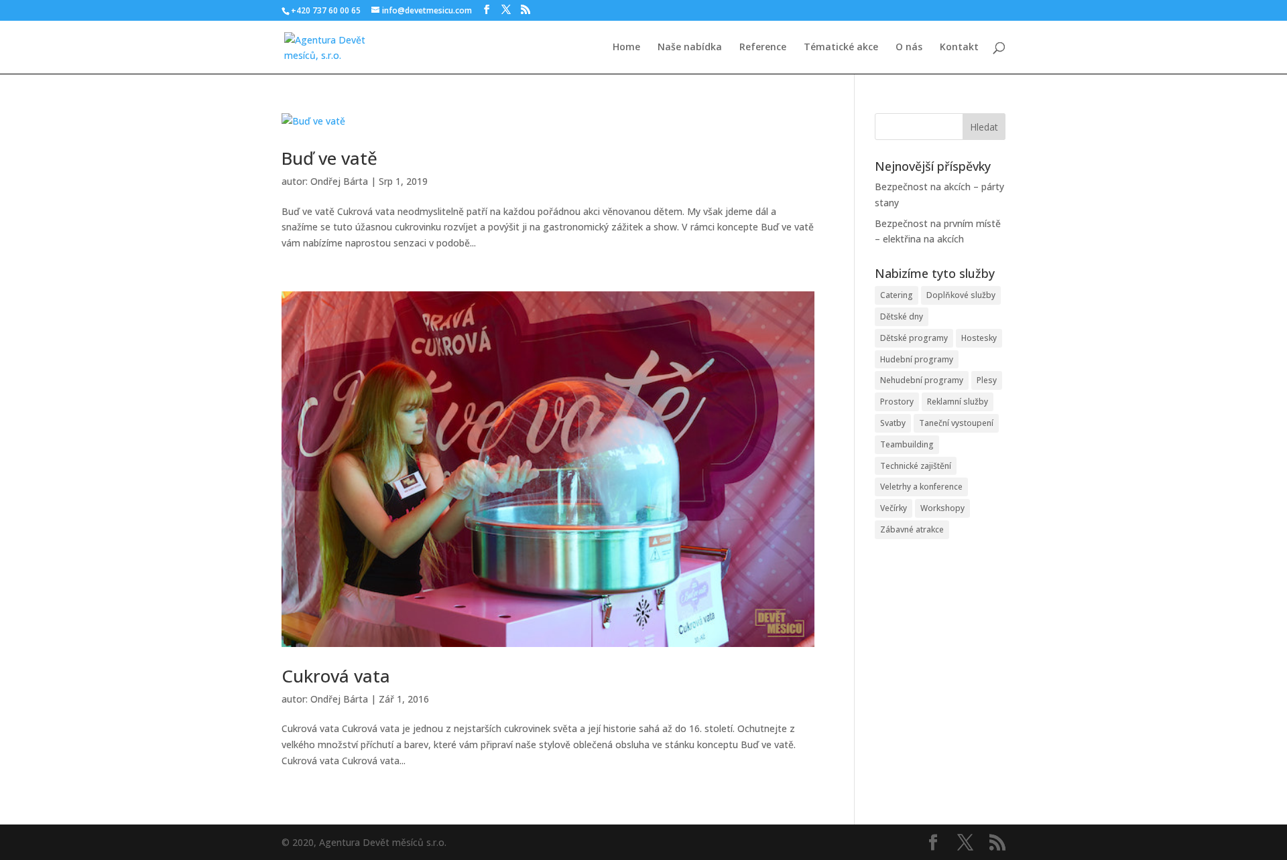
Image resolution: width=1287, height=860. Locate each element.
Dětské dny (901, 316)
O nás (909, 47)
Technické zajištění (915, 466)
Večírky (893, 508)
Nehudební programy (921, 380)
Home (626, 47)
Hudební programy (916, 359)
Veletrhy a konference (921, 486)
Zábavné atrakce (912, 529)
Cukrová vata (336, 676)
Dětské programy (914, 338)
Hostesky (979, 338)
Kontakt (959, 47)
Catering (896, 295)
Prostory (897, 401)
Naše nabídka (690, 47)
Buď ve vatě (329, 158)
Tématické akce (841, 47)
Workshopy (942, 508)
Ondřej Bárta (339, 181)
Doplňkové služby (960, 295)
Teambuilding (907, 444)
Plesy (987, 380)
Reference (762, 47)
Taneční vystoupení (956, 423)
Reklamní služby (957, 401)
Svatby (893, 423)
